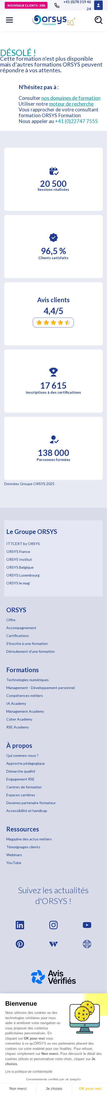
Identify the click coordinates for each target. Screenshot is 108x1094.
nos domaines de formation (70, 98)
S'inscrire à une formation (27, 643)
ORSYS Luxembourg (23, 575)
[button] (9, 20)
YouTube (13, 862)
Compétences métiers (24, 695)
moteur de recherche (71, 104)
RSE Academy (17, 727)
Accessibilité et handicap (26, 810)
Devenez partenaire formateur (31, 802)
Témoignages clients (23, 847)
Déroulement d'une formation (30, 651)
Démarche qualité (20, 771)
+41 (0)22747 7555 (76, 121)
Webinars (14, 854)
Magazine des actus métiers (29, 839)
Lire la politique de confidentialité (28, 1072)
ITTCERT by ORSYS (23, 543)
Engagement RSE (20, 779)
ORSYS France (18, 551)
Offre (10, 620)
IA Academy (16, 703)
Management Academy (25, 711)
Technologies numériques (27, 679)
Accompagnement (21, 627)
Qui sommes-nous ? (22, 755)
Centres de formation (24, 787)
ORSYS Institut (19, 559)
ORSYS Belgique (20, 567)
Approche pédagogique (25, 763)
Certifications (17, 635)
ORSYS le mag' (18, 583)
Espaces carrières (20, 795)
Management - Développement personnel (40, 687)
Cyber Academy (19, 719)
